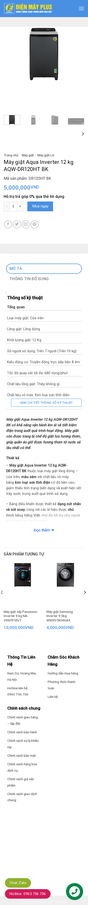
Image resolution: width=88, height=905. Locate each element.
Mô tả (16, 268)
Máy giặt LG (45, 155)
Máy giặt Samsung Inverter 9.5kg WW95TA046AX (59, 616)
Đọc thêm (42, 530)
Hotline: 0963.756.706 (28, 894)
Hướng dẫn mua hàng (63, 673)
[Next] (76, 53)
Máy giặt (28, 155)
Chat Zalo (18, 883)
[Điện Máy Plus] (28, 8)
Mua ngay (40, 206)
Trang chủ (11, 155)
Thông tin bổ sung (29, 279)
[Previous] (11, 53)
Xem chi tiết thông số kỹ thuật (46, 403)
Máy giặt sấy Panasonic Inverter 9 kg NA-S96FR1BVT (20, 616)
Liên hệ (53, 697)
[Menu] (81, 8)
